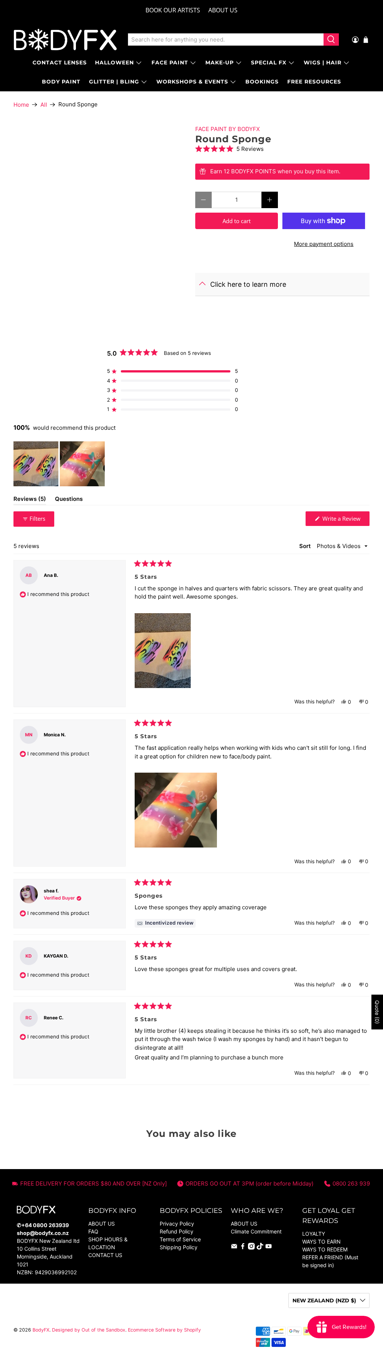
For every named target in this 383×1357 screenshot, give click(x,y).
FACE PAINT (169, 62)
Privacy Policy (177, 1223)
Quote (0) (377, 1012)
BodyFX (41, 1330)
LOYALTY (313, 1233)
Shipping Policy (178, 1247)
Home (21, 104)
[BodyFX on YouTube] (268, 1247)
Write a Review (345, 520)
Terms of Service (180, 1239)
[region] (59, 463)
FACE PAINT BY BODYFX (227, 129)
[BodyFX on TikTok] (260, 1247)
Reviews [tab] (29, 500)
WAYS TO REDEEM (324, 1249)
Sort (305, 546)
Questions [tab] (69, 500)
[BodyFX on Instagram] (251, 1247)
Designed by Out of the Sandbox (88, 1330)
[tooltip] (165, 923)
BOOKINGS (262, 81)
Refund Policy (176, 1231)
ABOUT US (223, 10)
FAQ (93, 1231)
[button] (282, 148)
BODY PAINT (61, 81)
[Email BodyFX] (234, 1247)
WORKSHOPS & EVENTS (192, 81)
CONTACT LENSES (60, 62)
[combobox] (226, 39)
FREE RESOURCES (314, 81)
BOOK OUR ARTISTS (172, 10)
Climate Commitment (256, 1231)
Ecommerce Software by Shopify (164, 1330)
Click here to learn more (248, 284)
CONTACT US (105, 1255)
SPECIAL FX (269, 62)
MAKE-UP (219, 62)
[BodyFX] (65, 40)
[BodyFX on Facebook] (242, 1247)
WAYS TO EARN (321, 1241)
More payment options (323, 243)
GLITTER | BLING (114, 81)
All (43, 104)
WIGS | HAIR (322, 62)
